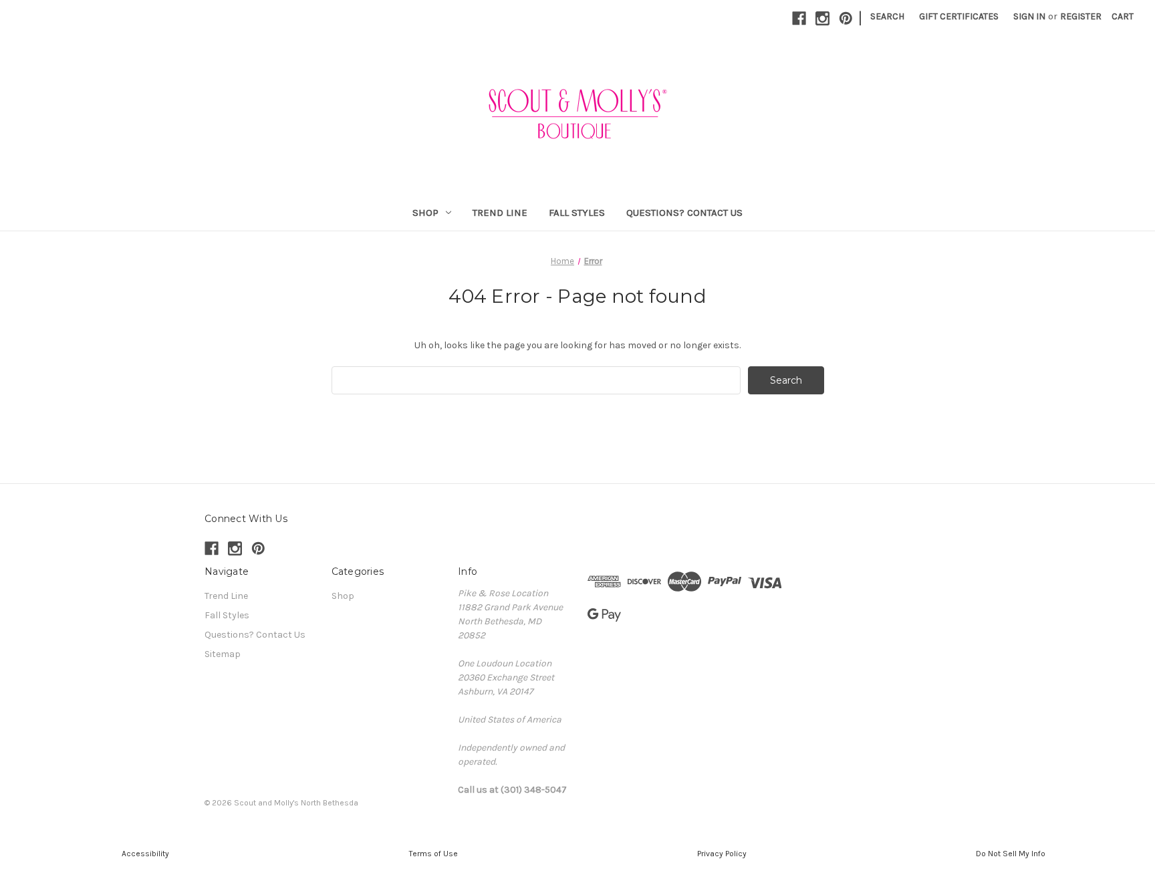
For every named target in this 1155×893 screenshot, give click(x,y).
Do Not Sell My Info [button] (1010, 853)
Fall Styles (577, 213)
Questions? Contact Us (684, 213)
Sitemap (223, 654)
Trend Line (500, 213)
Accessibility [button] (144, 853)
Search (887, 16)
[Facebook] (799, 18)
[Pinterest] (846, 18)
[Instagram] (822, 18)
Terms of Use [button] (433, 853)
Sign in (1029, 16)
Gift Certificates (959, 16)
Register (1081, 16)
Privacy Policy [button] (722, 853)
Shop (425, 213)
